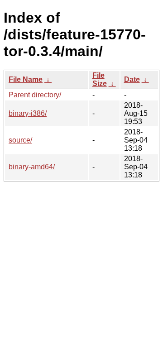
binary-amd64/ (32, 167)
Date (132, 79)
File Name (26, 79)
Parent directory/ (35, 95)
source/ (20, 140)
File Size (99, 79)
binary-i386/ (28, 113)
